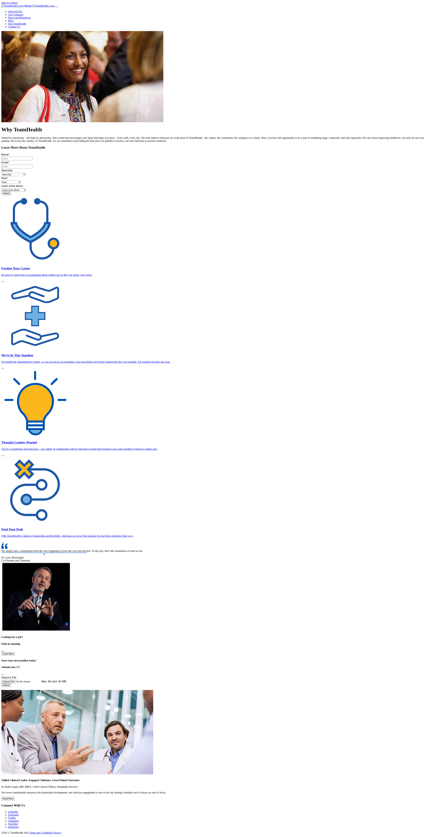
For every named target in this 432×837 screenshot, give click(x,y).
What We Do (15, 11)
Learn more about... (12, 186)
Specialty (6, 170)
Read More (8, 798)
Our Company (15, 14)
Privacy (57, 832)
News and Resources (19, 17)
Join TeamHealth (17, 23)
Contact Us (14, 26)
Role (4, 178)
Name (5, 154)
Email (5, 162)
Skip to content (9, 2)
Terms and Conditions (41, 832)
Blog (10, 20)
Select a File (8, 677)
